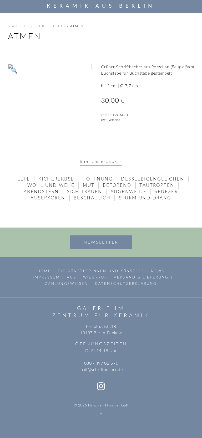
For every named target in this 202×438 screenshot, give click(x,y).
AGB (72, 277)
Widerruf (95, 277)
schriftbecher (50, 26)
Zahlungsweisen (66, 283)
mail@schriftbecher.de (101, 370)
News (157, 271)
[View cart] (192, 6)
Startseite (19, 26)
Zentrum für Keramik (101, 315)
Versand (114, 119)
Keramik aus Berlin (101, 6)
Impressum (46, 277)
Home (44, 271)
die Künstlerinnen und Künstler (101, 271)
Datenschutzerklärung (126, 283)
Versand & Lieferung (141, 277)
